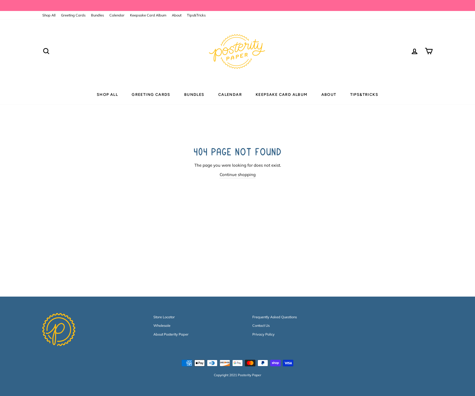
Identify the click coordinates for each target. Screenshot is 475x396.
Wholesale (161, 325)
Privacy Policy (263, 334)
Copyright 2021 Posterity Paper (237, 375)
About (176, 15)
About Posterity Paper (171, 334)
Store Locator (164, 317)
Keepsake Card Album (148, 15)
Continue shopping (238, 174)
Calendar (117, 15)
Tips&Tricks (196, 15)
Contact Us (261, 325)
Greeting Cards (73, 15)
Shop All (49, 15)
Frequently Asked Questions (274, 317)
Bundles (97, 15)
